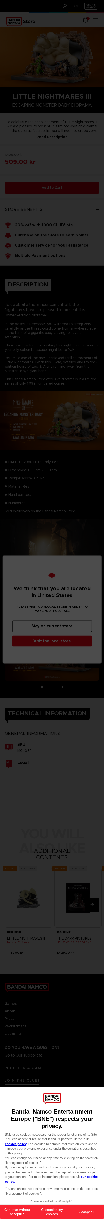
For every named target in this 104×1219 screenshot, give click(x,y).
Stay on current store (52, 626)
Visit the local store (52, 641)
